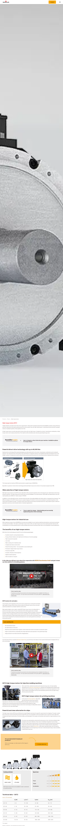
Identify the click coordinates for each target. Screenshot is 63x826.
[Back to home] (5, 2)
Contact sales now (42, 744)
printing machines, (32, 698)
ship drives (36, 726)
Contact (52, 2)
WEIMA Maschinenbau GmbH (43, 560)
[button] (60, 2)
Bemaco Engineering (21, 639)
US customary (9, 797)
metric (3, 797)
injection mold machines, (35, 687)
